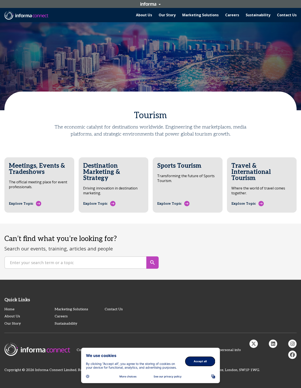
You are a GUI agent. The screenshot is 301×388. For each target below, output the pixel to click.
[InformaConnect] (253, 344)
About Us (12, 316)
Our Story (12, 324)
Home (9, 309)
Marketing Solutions (71, 309)
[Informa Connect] (273, 344)
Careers (61, 316)
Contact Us (114, 309)
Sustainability (66, 324)
